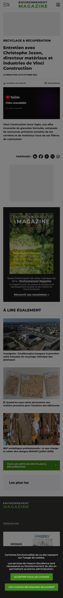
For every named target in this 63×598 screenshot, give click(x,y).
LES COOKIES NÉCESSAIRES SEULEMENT (31, 587)
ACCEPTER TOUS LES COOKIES (31, 577)
